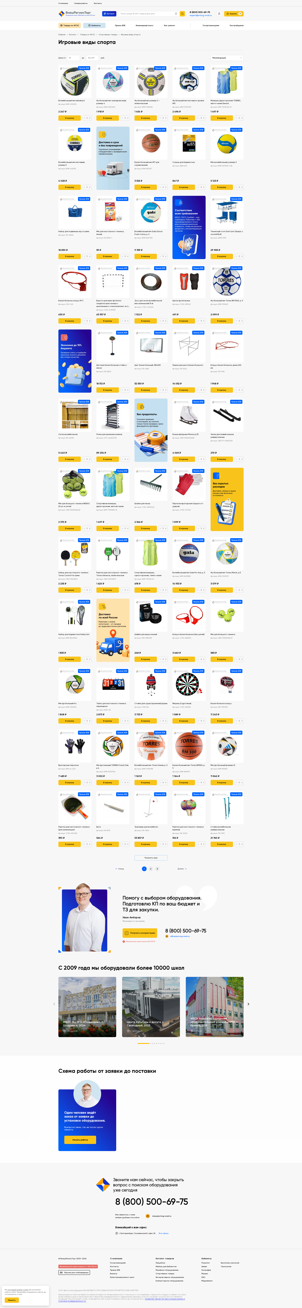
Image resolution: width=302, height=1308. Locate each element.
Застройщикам (237, 25)
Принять (12, 1300)
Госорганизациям (211, 25)
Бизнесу (113, 1273)
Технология (226, 1266)
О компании (63, 3)
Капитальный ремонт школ (122, 1277)
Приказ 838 (120, 25)
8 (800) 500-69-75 (200, 12)
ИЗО (203, 1277)
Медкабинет (207, 1281)
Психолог (205, 1263)
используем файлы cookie (18, 1290)
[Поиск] (182, 13)
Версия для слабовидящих (76, 1272)
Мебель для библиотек (166, 1266)
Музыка (204, 1273)
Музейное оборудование (167, 1270)
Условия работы (81, 3)
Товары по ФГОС (71, 25)
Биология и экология (230, 1263)
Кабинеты (206, 1258)
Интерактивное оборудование (170, 1277)
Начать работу (80, 1139)
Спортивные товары (165, 1273)
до (83, 58)
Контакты (98, 3)
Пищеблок (160, 1263)
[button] (176, 13)
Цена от (62, 58)
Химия (204, 1266)
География (206, 1270)
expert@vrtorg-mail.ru (201, 15)
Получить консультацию (142, 933)
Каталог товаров (165, 1258)
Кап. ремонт (169, 25)
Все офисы (163, 1233)
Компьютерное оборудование (169, 1281)
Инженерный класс (144, 25)
